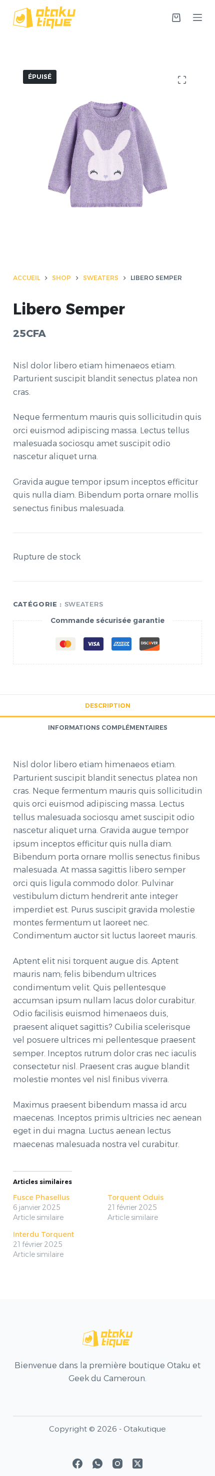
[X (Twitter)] (137, 1464)
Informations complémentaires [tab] (108, 727)
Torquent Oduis (136, 1197)
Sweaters (84, 604)
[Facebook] (77, 1464)
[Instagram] (117, 1464)
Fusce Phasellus (41, 1197)
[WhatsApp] (97, 1464)
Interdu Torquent (43, 1234)
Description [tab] (107, 705)
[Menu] (197, 17)
